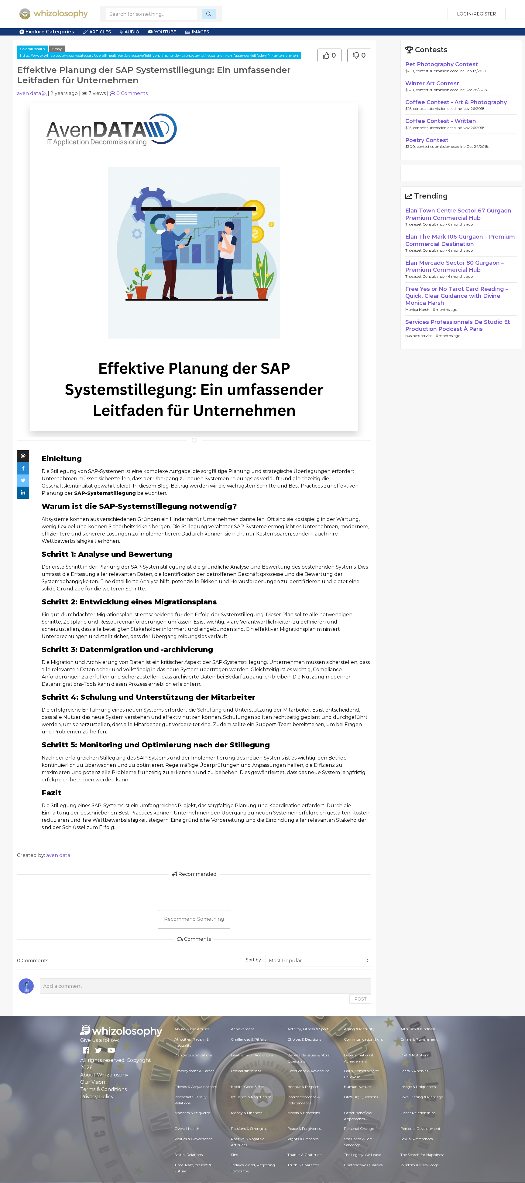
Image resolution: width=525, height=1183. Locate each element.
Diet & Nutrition (414, 1055)
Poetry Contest (426, 140)
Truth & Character (303, 1165)
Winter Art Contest (432, 83)
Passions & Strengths (249, 1128)
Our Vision (92, 1082)
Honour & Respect (303, 1086)
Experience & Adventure (308, 1071)
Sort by (253, 960)
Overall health (32, 48)
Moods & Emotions (303, 1112)
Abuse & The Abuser (191, 1029)
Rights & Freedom (303, 1139)
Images (200, 32)
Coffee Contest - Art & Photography (456, 102)
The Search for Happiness (422, 1154)
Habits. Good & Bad (248, 1086)
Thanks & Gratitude (304, 1154)
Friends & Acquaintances (195, 1086)
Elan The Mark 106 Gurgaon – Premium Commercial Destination (460, 240)
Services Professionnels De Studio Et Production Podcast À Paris (457, 325)
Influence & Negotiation (251, 1097)
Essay (57, 48)
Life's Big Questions (361, 1097)
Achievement (242, 1029)
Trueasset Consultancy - (426, 224)
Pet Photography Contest (441, 64)
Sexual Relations (188, 1154)
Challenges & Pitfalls (248, 1039)
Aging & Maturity (359, 1029)
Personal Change (359, 1128)
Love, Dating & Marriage (421, 1097)
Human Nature (357, 1086)
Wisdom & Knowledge (419, 1165)
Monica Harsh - (419, 309)
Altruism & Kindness (417, 1029)
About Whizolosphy (104, 1075)
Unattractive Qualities (363, 1165)
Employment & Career (194, 1071)
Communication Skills (363, 1039)
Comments (132, 93)
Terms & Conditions (103, 1089)
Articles (100, 32)
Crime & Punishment (419, 1039)
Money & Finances (246, 1112)
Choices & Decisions (304, 1039)
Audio (132, 32)
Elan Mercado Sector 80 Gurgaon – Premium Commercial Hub (454, 266)
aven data (29, 93)
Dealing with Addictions (252, 1055)
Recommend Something (194, 919)
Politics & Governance (193, 1139)
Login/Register (476, 14)
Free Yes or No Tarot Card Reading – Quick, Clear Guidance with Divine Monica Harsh (456, 296)
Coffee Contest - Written (440, 121)
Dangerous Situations (193, 1055)
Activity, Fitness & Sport (308, 1029)
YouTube (165, 32)
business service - (420, 335)
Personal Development (420, 1128)
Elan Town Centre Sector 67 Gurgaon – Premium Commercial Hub (460, 214)
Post (360, 999)
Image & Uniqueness (418, 1086)
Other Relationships (417, 1112)
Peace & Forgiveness (304, 1128)
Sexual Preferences (416, 1139)
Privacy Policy (97, 1097)
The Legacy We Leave (362, 1154)
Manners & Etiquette (192, 1112)
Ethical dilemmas (246, 1071)
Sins (234, 1154)
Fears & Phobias (414, 1071)
